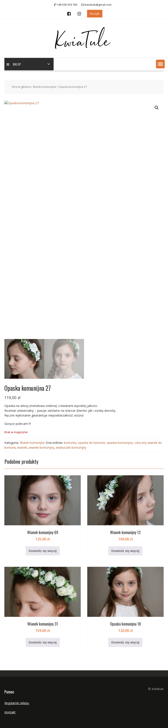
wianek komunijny (41, 447)
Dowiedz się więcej (43, 551)
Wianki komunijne (44, 87)
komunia (70, 443)
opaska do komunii (91, 443)
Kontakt (10, 712)
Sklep (17, 64)
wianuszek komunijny (71, 447)
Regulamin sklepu (16, 703)
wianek (22, 447)
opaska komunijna (120, 443)
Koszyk (95, 14)
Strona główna (21, 87)
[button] (160, 64)
